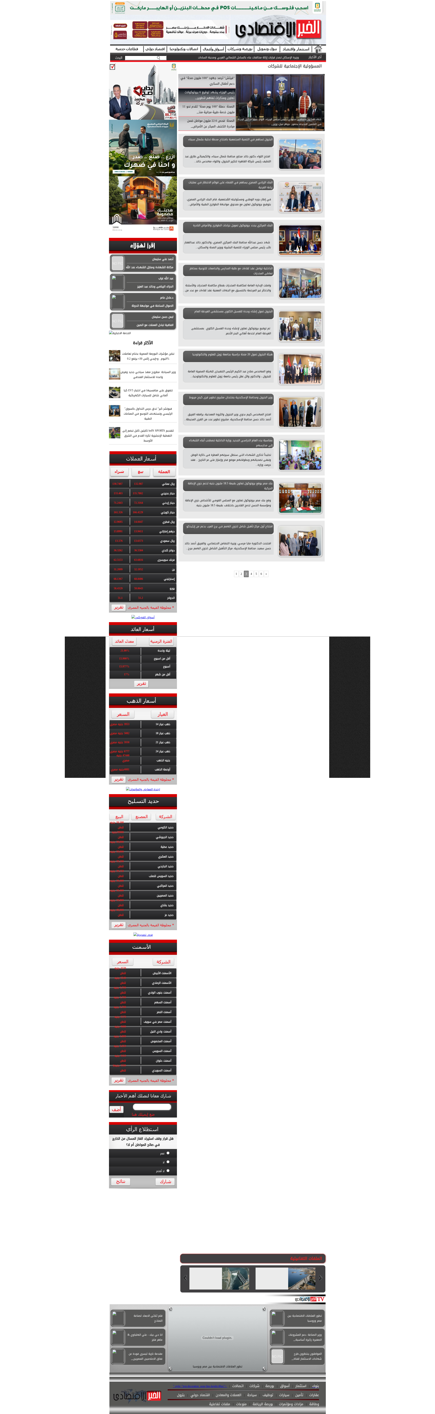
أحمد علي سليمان (162, 259)
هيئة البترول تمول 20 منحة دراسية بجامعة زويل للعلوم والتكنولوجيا (232, 354)
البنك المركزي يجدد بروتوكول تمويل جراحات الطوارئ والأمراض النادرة (233, 225)
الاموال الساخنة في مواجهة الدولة (152, 305)
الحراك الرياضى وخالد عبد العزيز (155, 286)
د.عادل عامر (166, 297)
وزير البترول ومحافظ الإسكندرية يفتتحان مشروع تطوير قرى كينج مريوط (231, 397)
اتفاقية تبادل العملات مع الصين (155, 324)
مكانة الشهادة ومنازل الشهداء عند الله (149, 267)
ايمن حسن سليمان (162, 316)
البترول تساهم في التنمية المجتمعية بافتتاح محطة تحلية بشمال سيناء (230, 139)
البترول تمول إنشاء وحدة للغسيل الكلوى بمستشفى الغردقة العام (233, 311)
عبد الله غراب (165, 278)
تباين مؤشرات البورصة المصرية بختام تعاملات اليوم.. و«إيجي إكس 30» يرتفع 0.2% (251, 57)
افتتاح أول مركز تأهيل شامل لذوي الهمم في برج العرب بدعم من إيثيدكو (229, 526)
